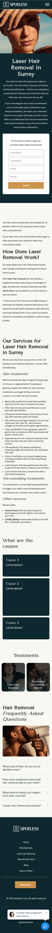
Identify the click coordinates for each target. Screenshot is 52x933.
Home (26, 842)
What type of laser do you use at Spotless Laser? (21, 768)
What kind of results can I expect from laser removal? (21, 794)
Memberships (26, 847)
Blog (26, 865)
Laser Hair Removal (13, 686)
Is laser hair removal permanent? (22, 805)
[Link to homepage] (15, 4)
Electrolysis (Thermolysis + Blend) (38, 684)
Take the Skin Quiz (26, 859)
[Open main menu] (47, 5)
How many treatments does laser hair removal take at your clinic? (22, 781)
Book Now (25, 884)
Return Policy (26, 870)
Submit (26, 185)
